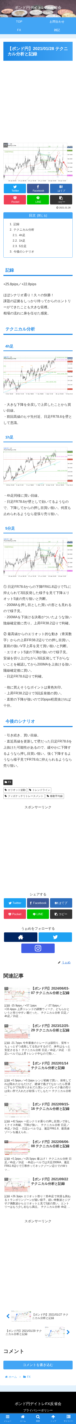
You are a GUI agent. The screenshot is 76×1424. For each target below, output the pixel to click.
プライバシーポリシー (38, 1410)
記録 (16, 224)
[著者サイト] (20, 937)
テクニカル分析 (24, 229)
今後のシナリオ (24, 251)
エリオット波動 (17, 789)
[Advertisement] (38, 100)
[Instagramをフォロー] (37, 948)
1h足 (22, 240)
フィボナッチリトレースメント (25, 796)
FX (9, 782)
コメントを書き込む (38, 1365)
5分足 (23, 246)
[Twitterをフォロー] (55, 937)
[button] (68, 766)
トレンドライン (41, 789)
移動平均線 (56, 796)
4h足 (22, 235)
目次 (32, 215)
